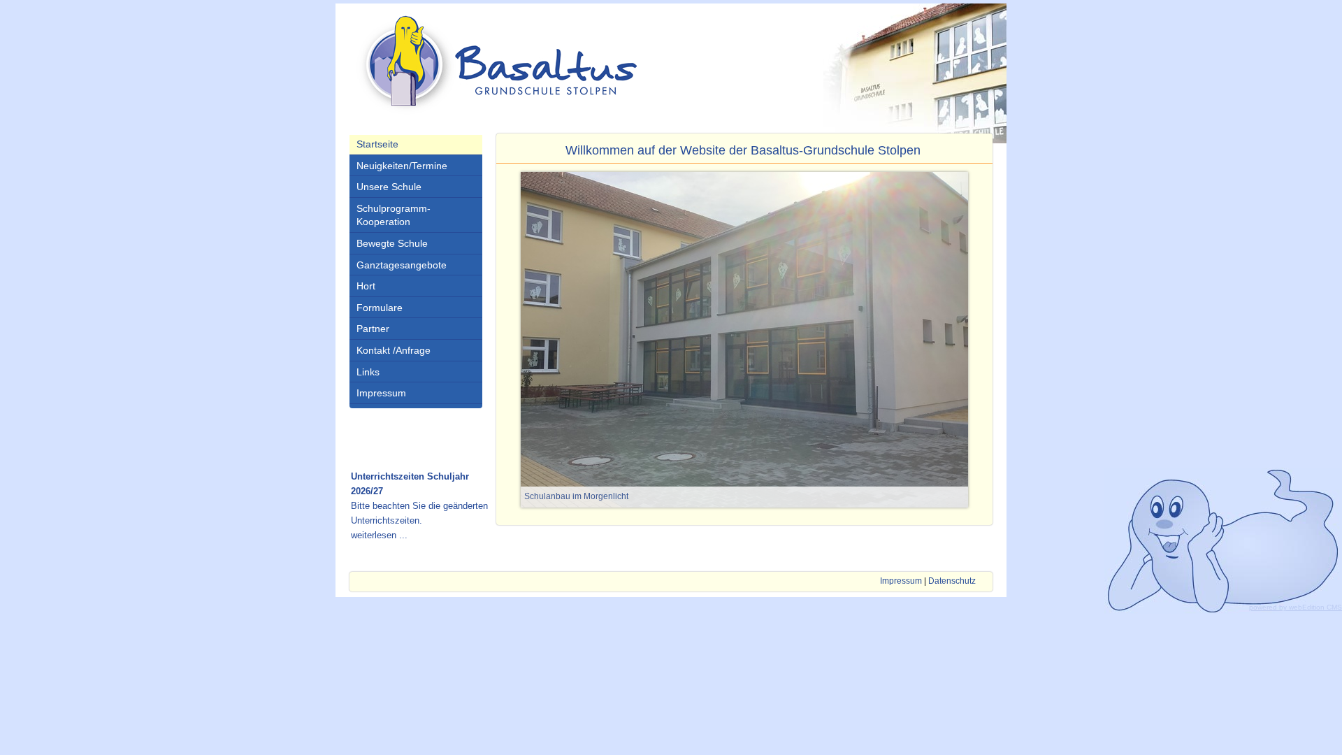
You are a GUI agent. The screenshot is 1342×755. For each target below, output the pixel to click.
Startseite (377, 144)
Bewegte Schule (392, 243)
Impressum (381, 392)
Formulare (379, 307)
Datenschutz (952, 581)
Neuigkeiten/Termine (401, 165)
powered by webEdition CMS (1295, 607)
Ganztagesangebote (401, 265)
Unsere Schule (388, 186)
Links (368, 372)
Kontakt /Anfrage (393, 350)
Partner (372, 328)
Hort (365, 286)
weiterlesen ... (379, 535)
